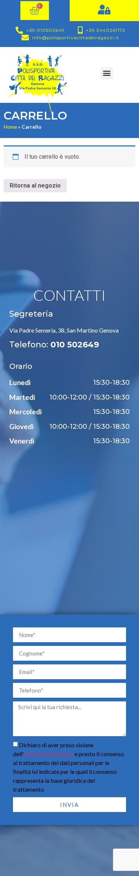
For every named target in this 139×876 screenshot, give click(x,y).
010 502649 (74, 345)
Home (10, 127)
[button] (107, 73)
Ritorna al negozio (35, 185)
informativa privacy (48, 753)
